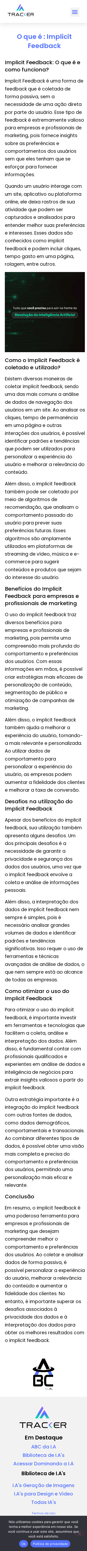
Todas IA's (43, 1502)
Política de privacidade (50, 1544)
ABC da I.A (43, 1446)
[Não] (79, 1533)
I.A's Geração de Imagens (43, 1485)
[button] (75, 12)
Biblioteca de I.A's (44, 1455)
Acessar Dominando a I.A (43, 1463)
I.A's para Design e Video (43, 1493)
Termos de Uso (44, 1513)
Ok (24, 1544)
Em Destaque (44, 1437)
